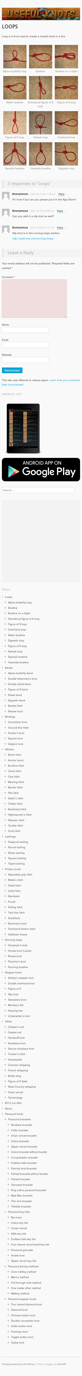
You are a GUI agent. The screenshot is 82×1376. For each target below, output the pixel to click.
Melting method (20, 1293)
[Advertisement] (41, 541)
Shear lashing (16, 853)
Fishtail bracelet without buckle (29, 1174)
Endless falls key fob (23, 1239)
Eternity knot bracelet (24, 1168)
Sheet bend (15, 695)
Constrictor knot (17, 722)
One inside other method (26, 1288)
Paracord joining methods (23, 1266)
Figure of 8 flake (17, 1081)
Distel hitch (14, 885)
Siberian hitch (16, 820)
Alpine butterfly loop (20, 602)
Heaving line (15, 1010)
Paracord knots (14, 1114)
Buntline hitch (16, 765)
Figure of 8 (14, 988)
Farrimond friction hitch (21, 929)
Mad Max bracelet (21, 1195)
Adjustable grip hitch (20, 874)
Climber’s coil (16, 1027)
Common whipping (19, 1065)
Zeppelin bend (16, 700)
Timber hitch (15, 803)
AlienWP (61, 1364)
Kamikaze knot (17, 1043)
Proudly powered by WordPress (18, 1364)
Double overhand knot (21, 983)
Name (5, 324)
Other (8, 1021)
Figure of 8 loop (17, 624)
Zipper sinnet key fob (23, 1261)
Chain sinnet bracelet (24, 1135)
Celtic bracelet (19, 1130)
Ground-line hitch (18, 727)
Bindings (10, 716)
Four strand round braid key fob (30, 1244)
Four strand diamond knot (26, 1304)
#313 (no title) (13, 1103)
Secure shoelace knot (21, 1048)
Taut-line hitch (16, 912)
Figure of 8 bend (18, 689)
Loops (8, 597)
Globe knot (17, 1342)
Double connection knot (25, 1320)
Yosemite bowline (18, 662)
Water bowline (16, 635)
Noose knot (15, 956)
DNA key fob (18, 1233)
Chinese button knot (23, 1315)
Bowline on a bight (19, 613)
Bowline (12, 608)
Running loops (13, 940)
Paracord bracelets (19, 1119)
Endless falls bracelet (24, 1163)
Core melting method (23, 1271)
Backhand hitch (17, 809)
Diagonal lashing (18, 842)
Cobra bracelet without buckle (29, 1152)
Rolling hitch (15, 907)
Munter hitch (15, 787)
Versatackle (15, 1059)
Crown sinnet (19, 1228)
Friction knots (13, 869)
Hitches (9, 749)
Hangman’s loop (17, 945)
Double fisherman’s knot (22, 678)
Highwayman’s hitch (20, 814)
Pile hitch (13, 793)
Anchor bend (15, 760)
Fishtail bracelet (20, 1179)
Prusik (11, 902)
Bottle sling (14, 1076)
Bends (9, 667)
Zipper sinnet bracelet (24, 1146)
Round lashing (16, 847)
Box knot (16, 1217)
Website (7, 355)
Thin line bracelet (21, 1201)
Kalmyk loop (15, 651)
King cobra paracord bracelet (28, 1190)
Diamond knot (19, 1309)
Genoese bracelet (22, 1185)
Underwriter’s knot (19, 1016)
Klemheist (14, 896)
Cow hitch (14, 776)
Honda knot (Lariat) (19, 950)
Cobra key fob (19, 1223)
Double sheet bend (19, 684)
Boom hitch (14, 754)
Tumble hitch (15, 825)
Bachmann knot (17, 923)
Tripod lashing (16, 863)
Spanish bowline (18, 657)
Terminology (15, 1097)
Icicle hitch (14, 891)
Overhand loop (17, 629)
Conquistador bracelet (24, 1157)
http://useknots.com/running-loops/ (33, 238)
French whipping (18, 1070)
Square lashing (17, 858)
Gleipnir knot (15, 744)
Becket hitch (15, 705)
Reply (61, 194)
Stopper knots (13, 972)
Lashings (10, 836)
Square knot (15, 738)
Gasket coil (14, 1032)
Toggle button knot (22, 1337)
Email (5, 340)
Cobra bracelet (20, 1141)
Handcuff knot (16, 1037)
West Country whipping (22, 1086)
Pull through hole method (26, 1282)
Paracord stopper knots (22, 1299)
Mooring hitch (16, 782)
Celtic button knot (21, 1326)
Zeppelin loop (16, 640)
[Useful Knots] (41, 15)
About (8, 1108)
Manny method (20, 1277)
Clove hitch (14, 771)
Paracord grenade (22, 1250)
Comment (8, 277)
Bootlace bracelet (21, 1125)
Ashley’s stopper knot (21, 978)
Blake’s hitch (15, 880)
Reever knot (15, 711)
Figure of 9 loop (17, 646)
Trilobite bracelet (21, 1206)
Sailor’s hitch (15, 798)
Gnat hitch (14, 831)
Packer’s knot (16, 733)
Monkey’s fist (15, 1005)
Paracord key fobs (19, 1212)
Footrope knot (19, 1331)
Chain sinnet (15, 1092)
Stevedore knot (17, 999)
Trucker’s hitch (16, 1054)
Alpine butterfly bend (20, 673)
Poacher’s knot (17, 961)
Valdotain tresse (17, 934)
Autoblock (14, 918)
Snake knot (18, 1255)
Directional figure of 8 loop (24, 619)
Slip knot (13, 994)
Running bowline (18, 967)
